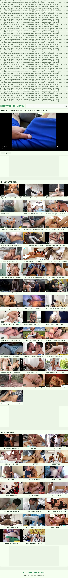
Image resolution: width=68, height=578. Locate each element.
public (8, 153)
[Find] (66, 106)
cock (3, 153)
